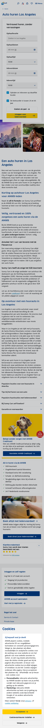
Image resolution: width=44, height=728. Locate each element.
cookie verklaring (11, 703)
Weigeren (20, 723)
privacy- (28, 701)
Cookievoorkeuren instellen (21, 717)
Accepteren (20, 712)
